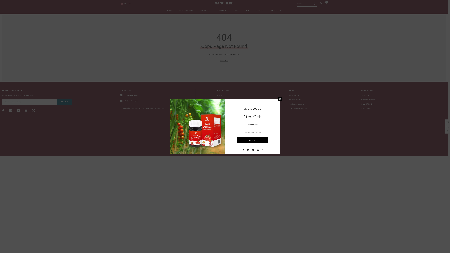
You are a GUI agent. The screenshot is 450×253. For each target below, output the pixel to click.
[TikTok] (253, 150)
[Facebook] (243, 150)
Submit (252, 140)
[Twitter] (262, 150)
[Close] (280, 99)
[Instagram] (248, 150)
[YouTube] (257, 150)
